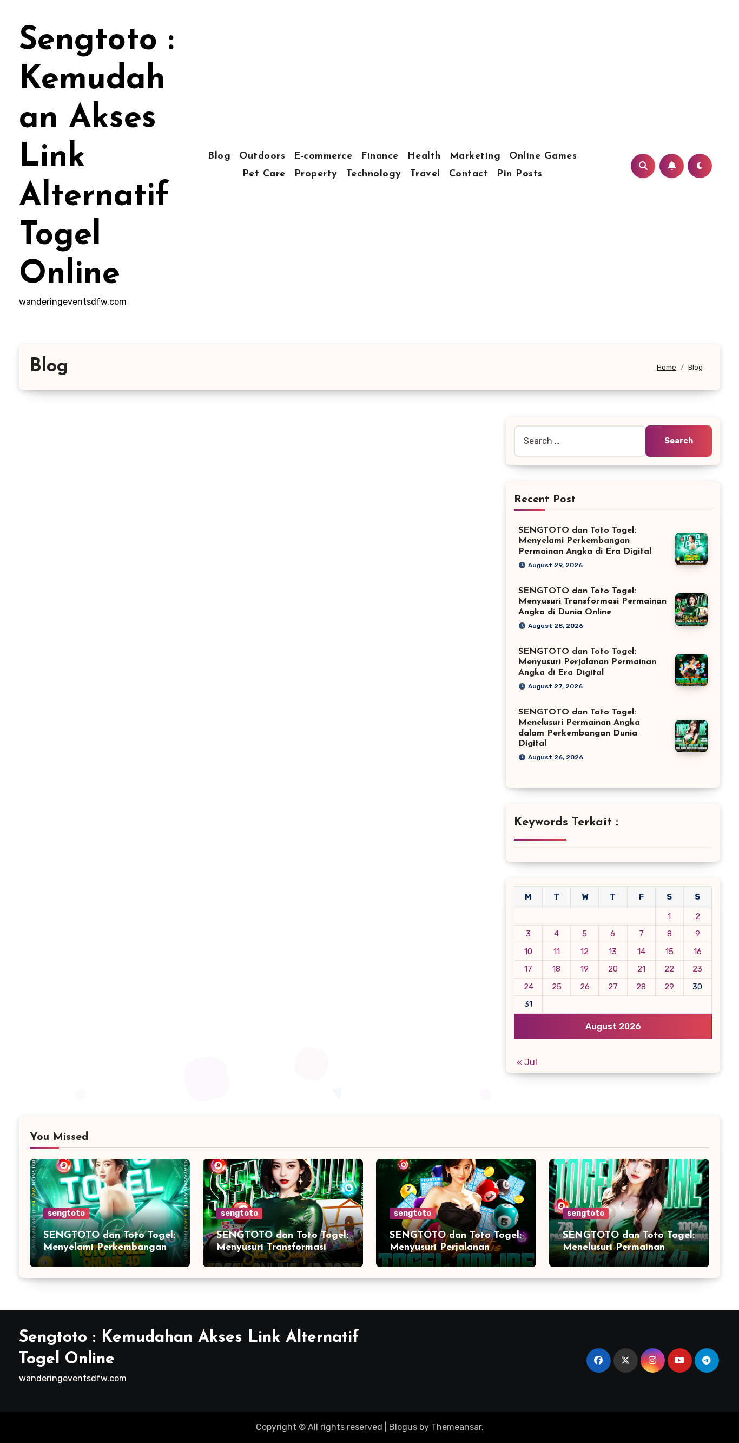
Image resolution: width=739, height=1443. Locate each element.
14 (641, 951)
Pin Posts (520, 174)
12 (584, 951)
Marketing (475, 156)
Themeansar (456, 1427)
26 (585, 987)
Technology (373, 174)
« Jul (527, 1062)
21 (641, 969)
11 (556, 951)
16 (698, 951)
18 (556, 969)
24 (528, 987)
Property (316, 174)
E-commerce (323, 156)
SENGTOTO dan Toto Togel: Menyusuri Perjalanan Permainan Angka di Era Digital (587, 662)
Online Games (543, 156)
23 (697, 969)
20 (613, 969)
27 (613, 987)
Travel (425, 174)
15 (669, 951)
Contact (469, 174)
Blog (219, 156)
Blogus (403, 1427)
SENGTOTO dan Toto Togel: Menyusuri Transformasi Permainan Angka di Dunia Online (592, 601)
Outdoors (262, 156)
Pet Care (264, 174)
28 (641, 987)
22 (669, 969)
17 (528, 969)
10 (528, 951)
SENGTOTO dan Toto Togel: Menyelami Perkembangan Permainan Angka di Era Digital (584, 540)
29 (669, 987)
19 (584, 969)
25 (557, 987)
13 (613, 951)
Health (424, 156)
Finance (380, 156)
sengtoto (66, 1213)
